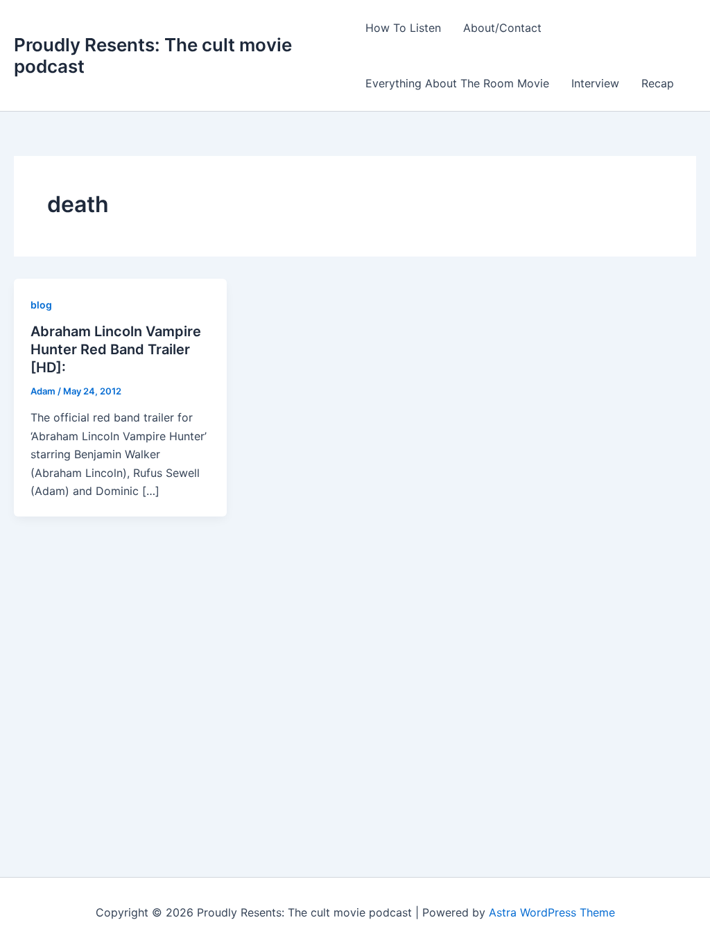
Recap (657, 83)
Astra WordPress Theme (552, 912)
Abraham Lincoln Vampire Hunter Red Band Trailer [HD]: (116, 349)
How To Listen (403, 28)
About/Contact (502, 28)
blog (41, 305)
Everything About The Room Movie (457, 83)
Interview (595, 83)
